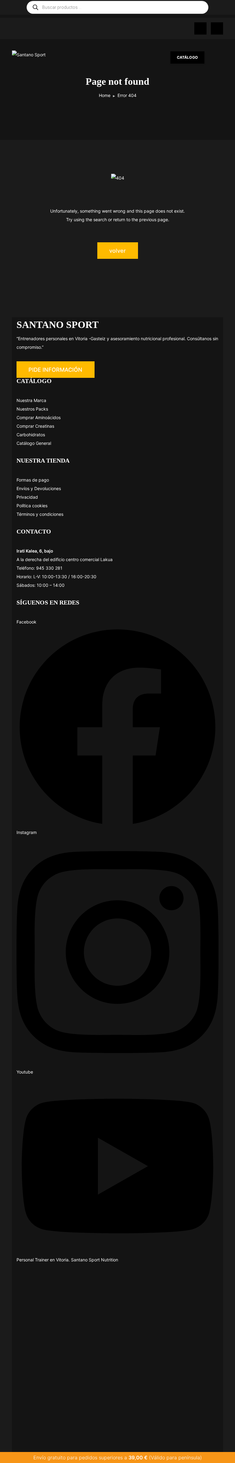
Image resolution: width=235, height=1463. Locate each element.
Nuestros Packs (32, 408)
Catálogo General (34, 443)
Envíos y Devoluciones (39, 488)
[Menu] (217, 57)
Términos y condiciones (40, 514)
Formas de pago (33, 479)
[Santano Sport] (42, 54)
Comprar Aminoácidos (39, 417)
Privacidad (27, 497)
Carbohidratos (31, 434)
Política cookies (32, 505)
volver (117, 250)
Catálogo (187, 57)
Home (104, 95)
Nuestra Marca (31, 400)
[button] (56, 369)
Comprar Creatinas (35, 426)
